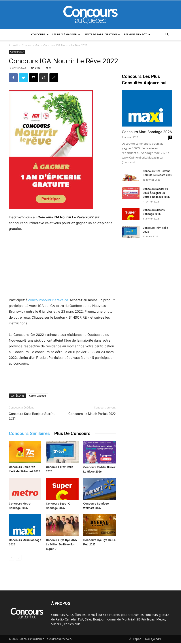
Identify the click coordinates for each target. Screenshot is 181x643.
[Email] (33, 77)
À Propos (135, 639)
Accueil (13, 45)
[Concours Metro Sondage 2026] (25, 489)
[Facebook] (13, 77)
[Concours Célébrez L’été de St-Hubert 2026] (25, 452)
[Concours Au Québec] (90, 15)
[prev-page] (11, 557)
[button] (167, 34)
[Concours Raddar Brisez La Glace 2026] (99, 452)
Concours (38, 34)
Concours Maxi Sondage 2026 (147, 132)
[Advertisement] (62, 265)
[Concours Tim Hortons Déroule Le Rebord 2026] (131, 175)
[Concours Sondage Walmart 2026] (99, 489)
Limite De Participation (100, 34)
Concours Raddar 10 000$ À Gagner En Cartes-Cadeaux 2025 (156, 193)
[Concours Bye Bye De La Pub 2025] (99, 525)
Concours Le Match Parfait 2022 (92, 414)
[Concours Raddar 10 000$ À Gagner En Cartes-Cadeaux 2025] (131, 193)
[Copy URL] (53, 77)
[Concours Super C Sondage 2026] (62, 489)
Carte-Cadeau (37, 395)
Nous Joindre (153, 639)
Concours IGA (30, 45)
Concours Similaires (29, 433)
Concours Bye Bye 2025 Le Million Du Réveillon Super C (61, 544)
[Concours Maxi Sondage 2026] (25, 525)
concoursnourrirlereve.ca (48, 300)
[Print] (43, 77)
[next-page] (18, 557)
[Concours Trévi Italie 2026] (62, 452)
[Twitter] (23, 77)
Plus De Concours (72, 433)
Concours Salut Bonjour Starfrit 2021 (32, 416)
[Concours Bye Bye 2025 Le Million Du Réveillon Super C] (62, 525)
